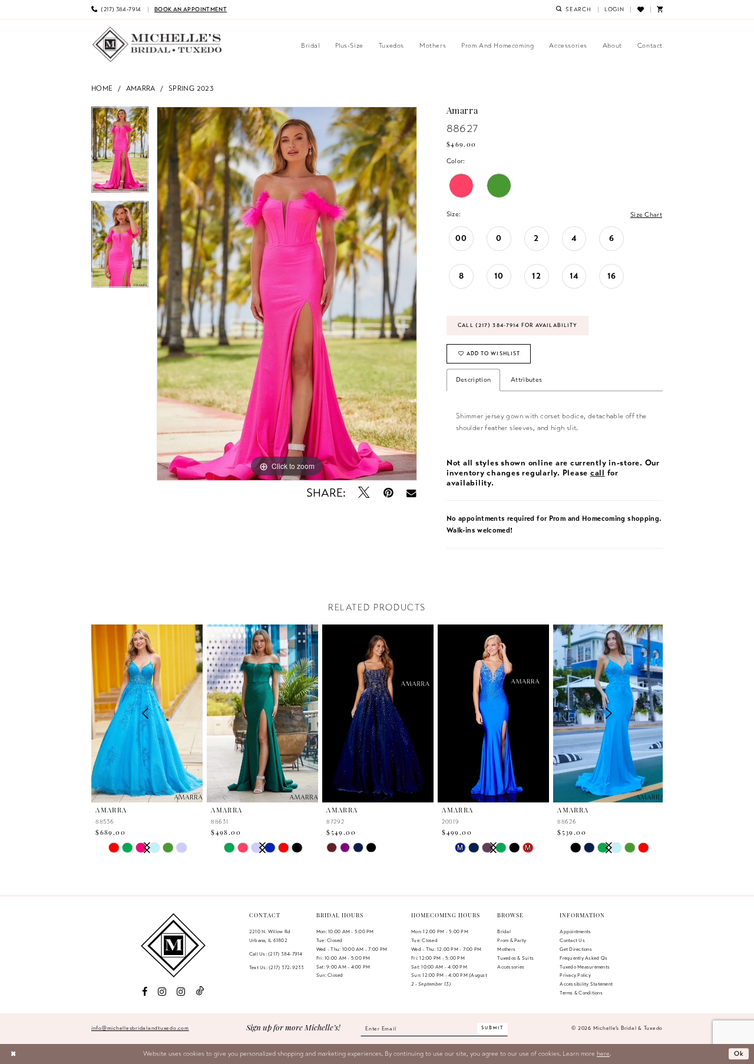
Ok (739, 1053)
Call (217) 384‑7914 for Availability (517, 325)
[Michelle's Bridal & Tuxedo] (157, 44)
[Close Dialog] (13, 1054)
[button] (614, 9)
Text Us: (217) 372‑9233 (277, 967)
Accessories (510, 967)
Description (473, 379)
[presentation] (262, 713)
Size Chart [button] (646, 214)
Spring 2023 (191, 88)
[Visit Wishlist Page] (640, 9)
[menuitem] (116, 9)
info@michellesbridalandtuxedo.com (140, 1028)
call (597, 473)
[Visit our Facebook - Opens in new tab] (144, 992)
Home (102, 88)
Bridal (503, 931)
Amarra (141, 88)
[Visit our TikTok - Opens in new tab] (200, 991)
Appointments (575, 931)
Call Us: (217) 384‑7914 (276, 954)
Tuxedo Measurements (585, 967)
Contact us (572, 940)
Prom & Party (511, 940)
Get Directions (575, 949)
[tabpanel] (119, 154)
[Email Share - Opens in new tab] (411, 493)
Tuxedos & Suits (515, 958)
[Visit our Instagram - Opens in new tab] (162, 992)
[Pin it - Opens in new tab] (388, 493)
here (603, 1053)
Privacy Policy (575, 975)
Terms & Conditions (581, 993)
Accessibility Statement (586, 984)
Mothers (506, 949)
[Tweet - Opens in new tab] (364, 493)
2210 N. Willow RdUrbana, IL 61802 (269, 935)
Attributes (526, 379)
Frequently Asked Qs (583, 958)
